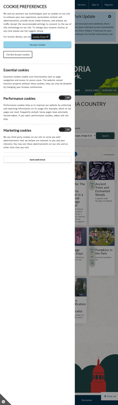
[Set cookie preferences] (6, 399)
